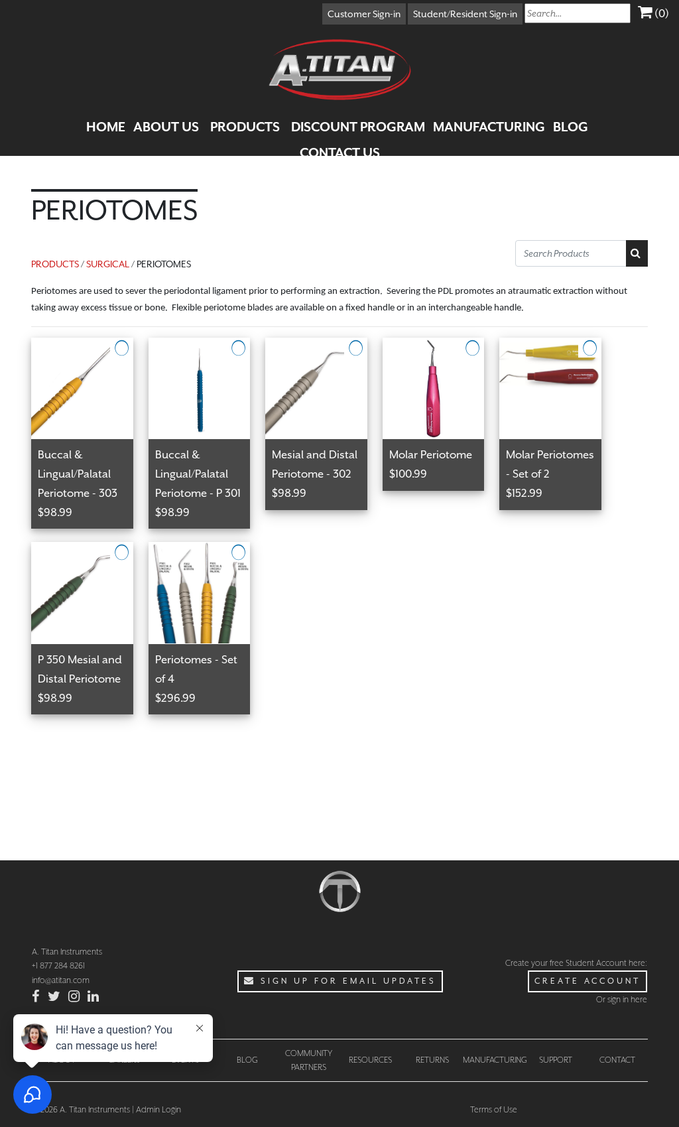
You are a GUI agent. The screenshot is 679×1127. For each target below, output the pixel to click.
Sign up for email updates (346, 981)
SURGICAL (107, 264)
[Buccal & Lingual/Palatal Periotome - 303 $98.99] (90, 345)
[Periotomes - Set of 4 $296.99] (206, 550)
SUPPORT (555, 1060)
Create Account (587, 981)
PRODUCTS (245, 126)
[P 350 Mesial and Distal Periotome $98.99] (90, 550)
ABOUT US (166, 126)
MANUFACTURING (489, 126)
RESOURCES (370, 1060)
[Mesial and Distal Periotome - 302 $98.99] (324, 345)
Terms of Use (493, 1109)
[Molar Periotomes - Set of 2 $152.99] (557, 345)
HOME (105, 126)
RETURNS (432, 1060)
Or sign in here (621, 999)
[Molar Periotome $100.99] (441, 345)
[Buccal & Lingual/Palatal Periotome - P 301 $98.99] (207, 345)
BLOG (570, 126)
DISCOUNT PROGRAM (358, 126)
